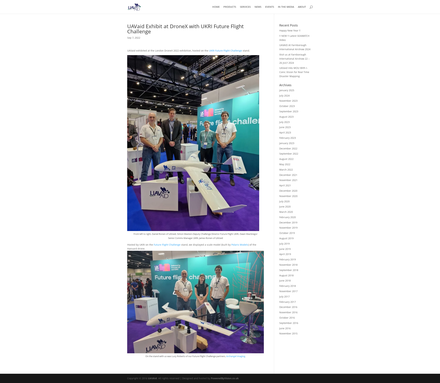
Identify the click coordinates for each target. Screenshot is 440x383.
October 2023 (287, 106)
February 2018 (287, 286)
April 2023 (285, 132)
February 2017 (287, 301)
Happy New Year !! (289, 30)
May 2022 (284, 164)
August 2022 (286, 159)
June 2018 (285, 280)
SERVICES (245, 7)
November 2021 (288, 180)
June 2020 (285, 206)
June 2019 (285, 249)
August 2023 (286, 116)
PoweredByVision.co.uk (225, 378)
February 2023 (287, 137)
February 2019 (287, 259)
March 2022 (286, 169)
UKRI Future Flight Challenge (225, 50)
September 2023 (288, 111)
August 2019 (286, 238)
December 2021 (288, 175)
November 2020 (288, 196)
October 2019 (287, 233)
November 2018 (288, 264)
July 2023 (284, 122)
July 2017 (284, 296)
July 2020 (284, 201)
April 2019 (285, 254)
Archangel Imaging (235, 356)
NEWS (258, 7)
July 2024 (284, 95)
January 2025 (286, 90)
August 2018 (286, 275)
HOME (216, 7)
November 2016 (288, 312)
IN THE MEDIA (286, 7)
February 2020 (287, 217)
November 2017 (288, 291)
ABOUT (302, 7)
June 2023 (285, 127)
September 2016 (288, 323)
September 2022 (288, 153)
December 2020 (288, 190)
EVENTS (269, 7)
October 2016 (287, 317)
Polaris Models (239, 244)
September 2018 (288, 270)
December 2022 (288, 148)
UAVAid (152, 378)
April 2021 (285, 185)
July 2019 (284, 243)
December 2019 (288, 222)
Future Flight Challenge (167, 244)
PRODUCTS (229, 7)
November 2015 (288, 333)
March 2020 (286, 211)
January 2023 (286, 143)
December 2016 (288, 307)
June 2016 (285, 328)
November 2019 (288, 227)
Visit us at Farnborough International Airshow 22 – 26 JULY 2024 (294, 58)
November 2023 (288, 100)
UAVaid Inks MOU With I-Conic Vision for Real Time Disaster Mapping (294, 72)
